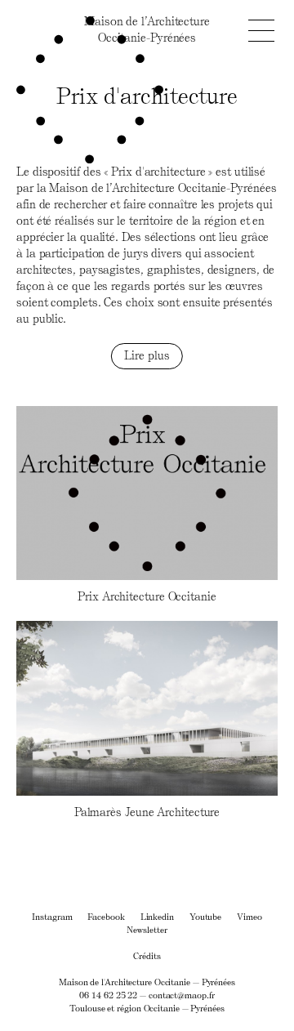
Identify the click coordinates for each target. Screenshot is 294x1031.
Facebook (105, 916)
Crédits (146, 955)
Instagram (52, 916)
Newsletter (147, 929)
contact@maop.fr (182, 995)
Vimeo (249, 916)
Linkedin (157, 916)
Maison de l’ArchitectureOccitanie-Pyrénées (147, 29)
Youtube (205, 916)
